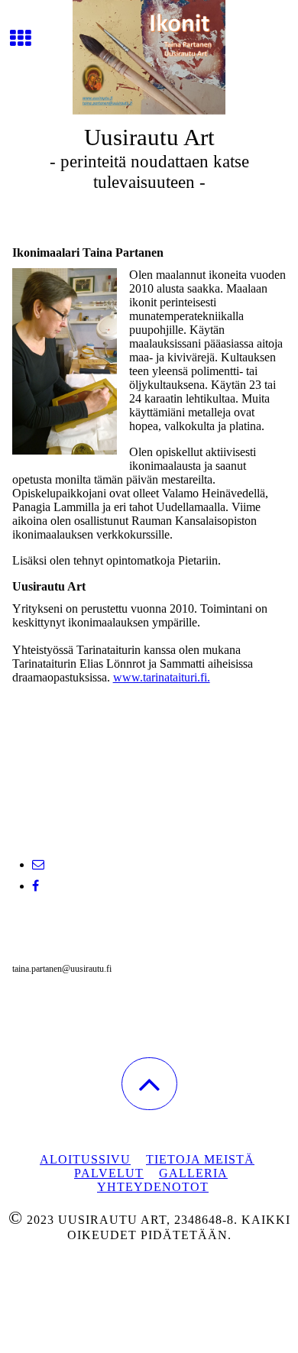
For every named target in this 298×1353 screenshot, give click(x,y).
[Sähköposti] (38, 864)
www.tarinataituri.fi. (161, 677)
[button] (149, 1083)
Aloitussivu (85, 1159)
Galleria (193, 1173)
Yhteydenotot (153, 1186)
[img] (149, 57)
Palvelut (109, 1173)
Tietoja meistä (200, 1159)
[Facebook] (35, 885)
